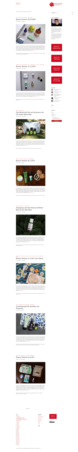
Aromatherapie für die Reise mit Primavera (27, 307)
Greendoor (28, 195)
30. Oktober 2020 (18, 21)
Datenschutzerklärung (56, 118)
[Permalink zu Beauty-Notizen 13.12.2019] (30, 90)
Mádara (34, 195)
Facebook (57, 13)
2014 (18, 440)
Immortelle (35, 344)
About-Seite (59, 37)
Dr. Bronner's (20, 293)
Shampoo (27, 54)
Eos (22, 293)
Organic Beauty (18, 4)
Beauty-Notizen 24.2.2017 (25, 357)
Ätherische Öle (22, 148)
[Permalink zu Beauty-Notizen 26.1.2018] (30, 185)
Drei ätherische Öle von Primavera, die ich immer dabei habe (30, 113)
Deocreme (19, 195)
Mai (18, 423)
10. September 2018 (18, 116)
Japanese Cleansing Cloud (33, 53)
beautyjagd (23, 21)
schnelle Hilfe (36, 148)
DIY (27, 344)
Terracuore (19, 294)
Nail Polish (37, 64)
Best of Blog (39, 419)
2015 (18, 439)
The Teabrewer (22, 393)
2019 (18, 435)
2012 (18, 442)
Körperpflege (25, 17)
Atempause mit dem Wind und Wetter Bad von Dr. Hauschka (29, 209)
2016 (18, 438)
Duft (29, 64)
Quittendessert (21, 54)
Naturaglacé (40, 293)
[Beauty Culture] (56, 83)
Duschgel (24, 53)
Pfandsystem (17, 54)
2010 (18, 444)
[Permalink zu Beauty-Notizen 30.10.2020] (30, 43)
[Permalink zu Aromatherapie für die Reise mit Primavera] (30, 334)
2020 (18, 434)
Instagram (52, 13)
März (18, 425)
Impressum (39, 415)
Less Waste (41, 53)
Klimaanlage (42, 344)
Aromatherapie (18, 64)
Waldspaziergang (18, 245)
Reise (17, 256)
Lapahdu (38, 53)
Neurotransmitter (37, 244)
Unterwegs (39, 148)
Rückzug (41, 244)
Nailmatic (29, 99)
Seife (38, 99)
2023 (18, 431)
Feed (55, 13)
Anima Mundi (17, 53)
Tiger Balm (25, 393)
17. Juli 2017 (17, 310)
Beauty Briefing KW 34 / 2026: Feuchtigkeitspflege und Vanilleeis (58, 95)
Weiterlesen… (33, 50)
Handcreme (31, 195)
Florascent (26, 99)
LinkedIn (54, 13)
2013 (18, 441)
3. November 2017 (18, 260)
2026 (18, 415)
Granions (29, 53)
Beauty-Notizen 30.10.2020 (25, 19)
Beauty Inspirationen (18, 3)
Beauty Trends (18, 2)
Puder (16, 294)
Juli (18, 421)
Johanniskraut (39, 344)
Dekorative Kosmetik (24, 64)
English (39, 421)
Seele (43, 244)
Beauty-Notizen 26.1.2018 (25, 161)
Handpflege (32, 344)
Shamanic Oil (41, 99)
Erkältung (26, 53)
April (18, 424)
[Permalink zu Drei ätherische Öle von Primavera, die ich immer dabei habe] (30, 138)
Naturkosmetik (30, 17)
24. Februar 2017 (18, 359)
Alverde (17, 293)
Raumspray (43, 195)
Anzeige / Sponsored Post (20, 110)
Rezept (24, 54)
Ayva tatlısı (21, 53)
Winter (21, 245)
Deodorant (22, 195)
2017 (18, 437)
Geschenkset (27, 293)
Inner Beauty (20, 17)
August (18, 416)
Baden (17, 244)
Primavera (36, 99)
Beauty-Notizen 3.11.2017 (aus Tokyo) (29, 258)
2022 (18, 432)
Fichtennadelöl (29, 244)
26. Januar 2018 (18, 162)
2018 (18, 436)
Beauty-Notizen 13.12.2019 (25, 66)
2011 (18, 443)
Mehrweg (44, 53)
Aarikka (17, 195)
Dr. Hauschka (22, 244)
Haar (16, 17)
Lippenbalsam (34, 293)
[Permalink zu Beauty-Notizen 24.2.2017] (30, 383)
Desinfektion (25, 344)
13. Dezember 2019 (18, 68)
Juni (18, 422)
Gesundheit (28, 148)
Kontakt (73, 12)
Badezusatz (19, 244)
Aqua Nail (17, 99)
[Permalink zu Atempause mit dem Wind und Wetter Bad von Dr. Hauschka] (30, 234)
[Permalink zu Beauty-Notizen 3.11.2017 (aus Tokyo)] (30, 283)
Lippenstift (37, 293)
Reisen (33, 148)
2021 (18, 433)
